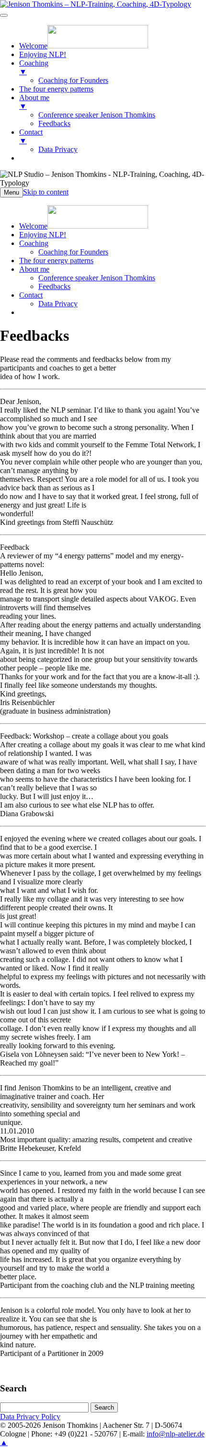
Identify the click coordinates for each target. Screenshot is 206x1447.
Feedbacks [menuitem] (54, 123)
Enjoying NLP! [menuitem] (42, 54)
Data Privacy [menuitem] (58, 149)
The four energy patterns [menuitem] (56, 89)
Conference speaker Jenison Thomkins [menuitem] (96, 115)
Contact (31, 295)
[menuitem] (83, 46)
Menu (11, 192)
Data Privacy (58, 304)
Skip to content (46, 192)
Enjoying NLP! (42, 235)
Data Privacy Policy (30, 1416)
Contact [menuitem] (31, 136)
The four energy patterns (56, 260)
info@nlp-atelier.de (176, 1434)
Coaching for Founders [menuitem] (73, 80)
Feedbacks (54, 286)
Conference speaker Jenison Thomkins (96, 278)
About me (34, 269)
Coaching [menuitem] (33, 67)
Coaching (33, 243)
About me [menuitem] (34, 101)
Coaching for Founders (73, 252)
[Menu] (4, 15)
